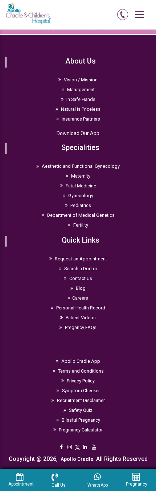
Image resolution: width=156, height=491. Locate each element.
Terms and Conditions (80, 371)
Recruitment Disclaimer (80, 400)
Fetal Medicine (80, 185)
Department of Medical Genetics (80, 215)
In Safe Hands (80, 99)
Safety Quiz (80, 410)
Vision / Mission (80, 79)
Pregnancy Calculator (80, 430)
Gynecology (80, 195)
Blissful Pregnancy (80, 420)
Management (80, 89)
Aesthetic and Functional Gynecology (80, 166)
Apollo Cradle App (80, 361)
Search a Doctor (80, 268)
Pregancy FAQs (80, 327)
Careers (80, 298)
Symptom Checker (80, 390)
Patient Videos (80, 317)
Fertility (80, 225)
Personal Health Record (80, 308)
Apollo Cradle (77, 459)
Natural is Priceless (80, 109)
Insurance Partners (80, 119)
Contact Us (80, 278)
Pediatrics (80, 205)
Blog (80, 288)
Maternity (80, 176)
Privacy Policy (80, 381)
